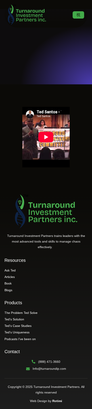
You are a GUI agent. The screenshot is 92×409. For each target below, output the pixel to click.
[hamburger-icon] (78, 15)
